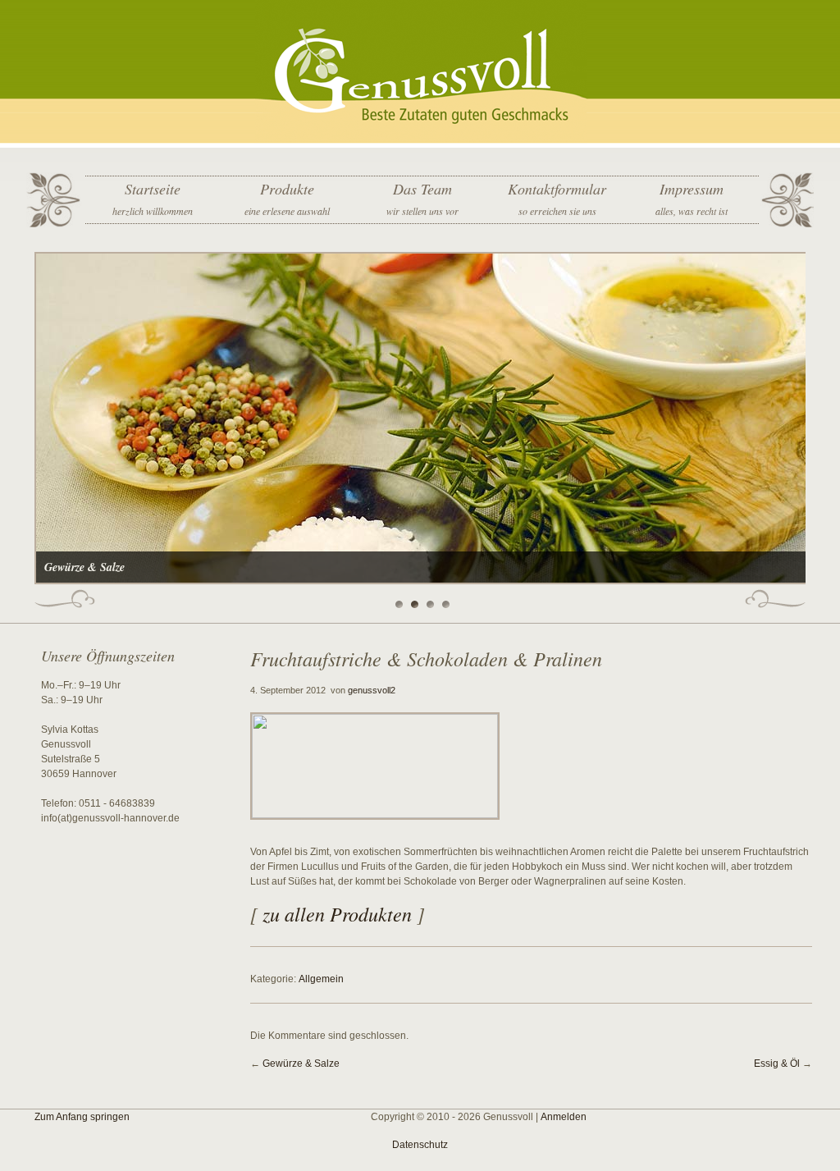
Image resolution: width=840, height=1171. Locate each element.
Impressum (691, 198)
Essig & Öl (777, 1063)
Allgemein (321, 979)
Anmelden (564, 1117)
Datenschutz (420, 1144)
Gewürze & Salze (301, 1063)
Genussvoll (420, 74)
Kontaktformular (557, 198)
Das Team (422, 198)
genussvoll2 (371, 690)
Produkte (287, 198)
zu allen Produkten (337, 913)
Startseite (152, 198)
